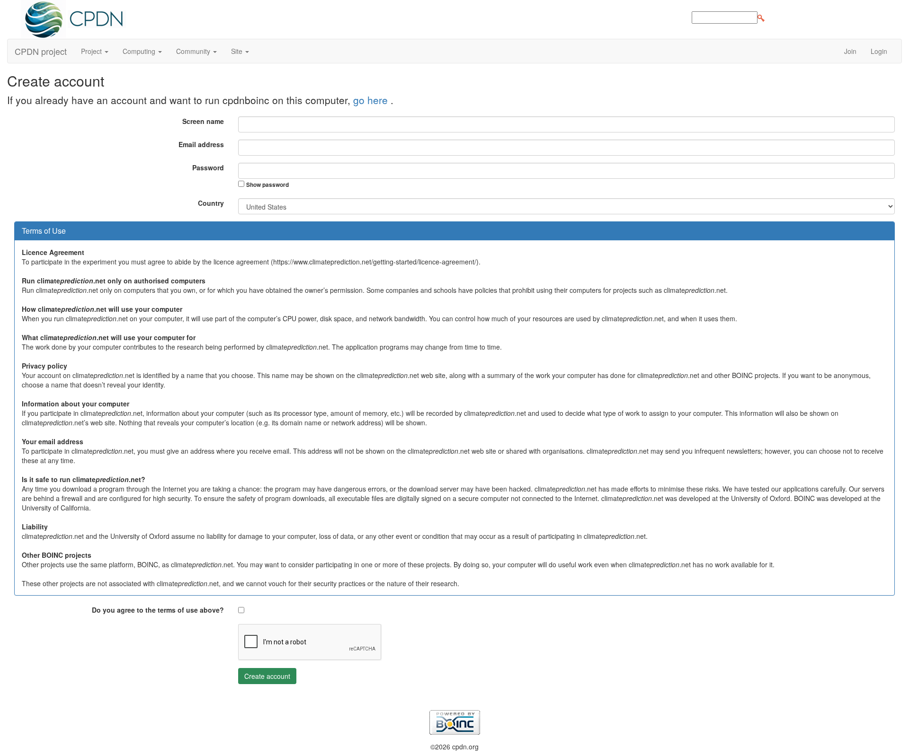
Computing (140, 51)
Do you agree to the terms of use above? (158, 610)
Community (194, 51)
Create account (267, 676)
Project (92, 51)
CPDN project (41, 51)
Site (237, 51)
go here (372, 100)
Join (850, 51)
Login (879, 51)
